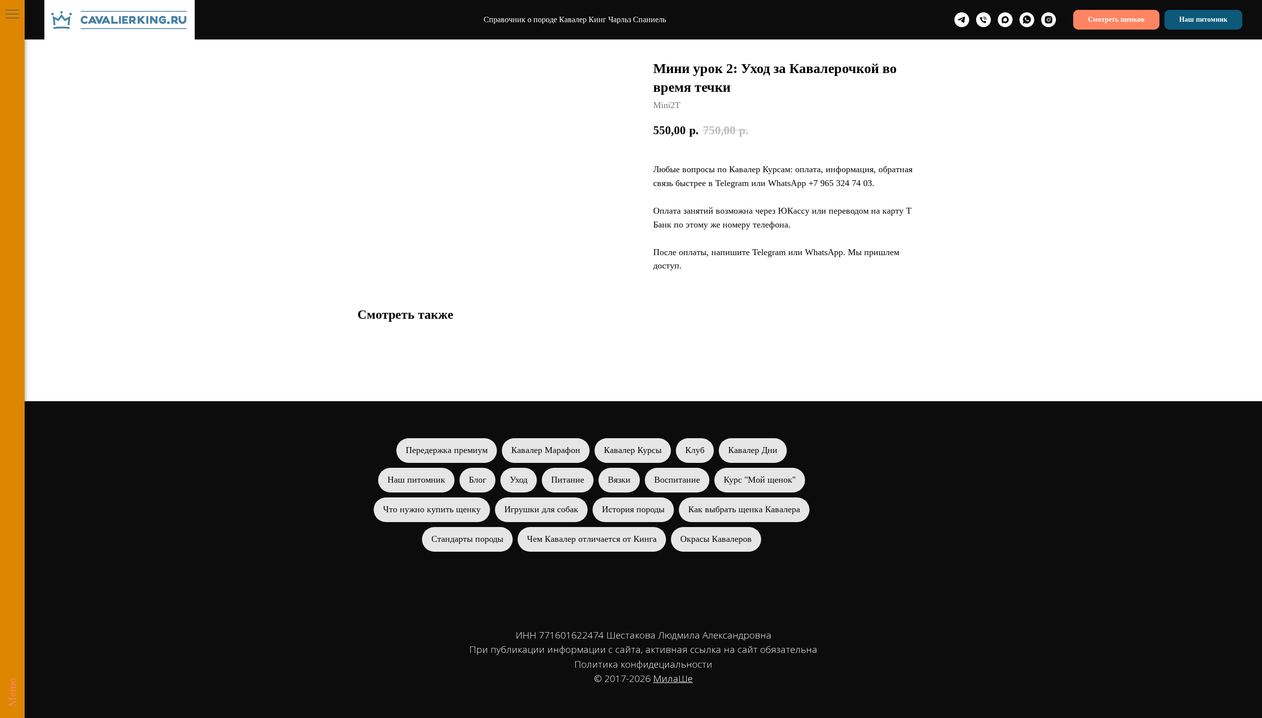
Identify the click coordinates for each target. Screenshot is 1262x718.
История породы (633, 509)
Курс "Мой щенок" (760, 480)
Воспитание (677, 480)
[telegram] (961, 19)
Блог (477, 480)
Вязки (619, 480)
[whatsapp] (1026, 19)
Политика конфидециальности (643, 664)
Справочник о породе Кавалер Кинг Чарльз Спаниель (575, 19)
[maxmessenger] (1005, 19)
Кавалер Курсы (633, 450)
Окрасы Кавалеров (716, 539)
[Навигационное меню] (12, 15)
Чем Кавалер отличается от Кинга (592, 539)
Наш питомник (416, 480)
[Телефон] (983, 19)
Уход (518, 480)
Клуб (694, 450)
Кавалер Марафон (545, 450)
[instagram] (1048, 19)
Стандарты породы (467, 539)
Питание (567, 480)
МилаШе (673, 678)
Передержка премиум (447, 450)
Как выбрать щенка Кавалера (744, 509)
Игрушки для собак (541, 509)
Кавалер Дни (752, 450)
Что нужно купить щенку (432, 509)
